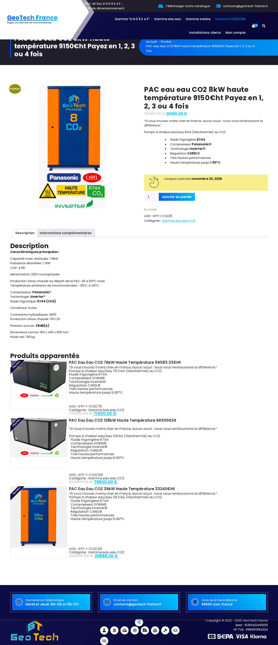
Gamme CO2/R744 (230, 19)
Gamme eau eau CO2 (178, 220)
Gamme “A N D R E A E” (132, 19)
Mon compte (235, 32)
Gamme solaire (198, 19)
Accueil (151, 41)
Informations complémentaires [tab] (66, 233)
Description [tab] (24, 233)
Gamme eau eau (167, 19)
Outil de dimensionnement (104, 8)
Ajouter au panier (177, 197)
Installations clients (205, 32)
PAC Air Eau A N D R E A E (102, 4)
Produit (166, 41)
